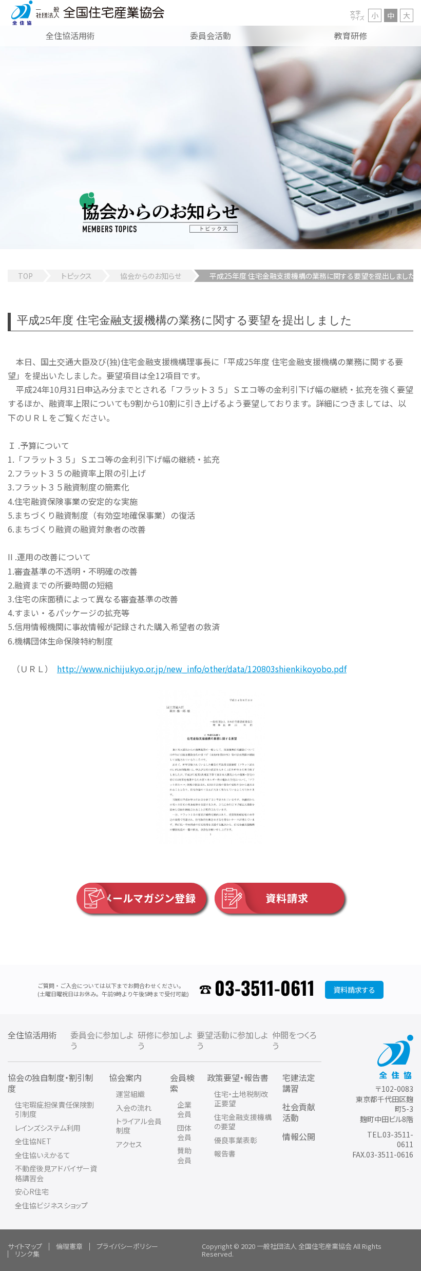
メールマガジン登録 (149, 897)
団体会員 (184, 1132)
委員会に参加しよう (101, 1040)
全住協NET (33, 1141)
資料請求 (287, 897)
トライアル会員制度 (139, 1125)
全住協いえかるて (42, 1155)
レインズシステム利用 (48, 1128)
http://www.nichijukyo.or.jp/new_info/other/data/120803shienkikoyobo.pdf (202, 668)
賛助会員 (184, 1155)
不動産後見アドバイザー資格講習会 (56, 1173)
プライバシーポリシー (127, 1246)
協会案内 (125, 1077)
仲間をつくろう (294, 1040)
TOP (25, 276)
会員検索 (182, 1082)
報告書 (225, 1153)
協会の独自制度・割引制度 (50, 1082)
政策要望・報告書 (238, 1077)
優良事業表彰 (235, 1140)
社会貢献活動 (298, 1112)
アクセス (129, 1144)
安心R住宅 (32, 1191)
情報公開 (298, 1136)
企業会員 (184, 1109)
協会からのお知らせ (150, 276)
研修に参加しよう (165, 1040)
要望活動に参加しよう (232, 1040)
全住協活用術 (32, 1035)
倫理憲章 (69, 1246)
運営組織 (130, 1094)
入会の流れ (133, 1108)
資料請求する (354, 989)
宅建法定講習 (298, 1082)
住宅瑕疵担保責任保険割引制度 (54, 1109)
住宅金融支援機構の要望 (243, 1121)
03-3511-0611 (265, 989)
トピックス (76, 276)
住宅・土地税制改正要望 (241, 1098)
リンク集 (27, 1254)
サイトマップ (25, 1246)
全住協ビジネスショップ (51, 1205)
